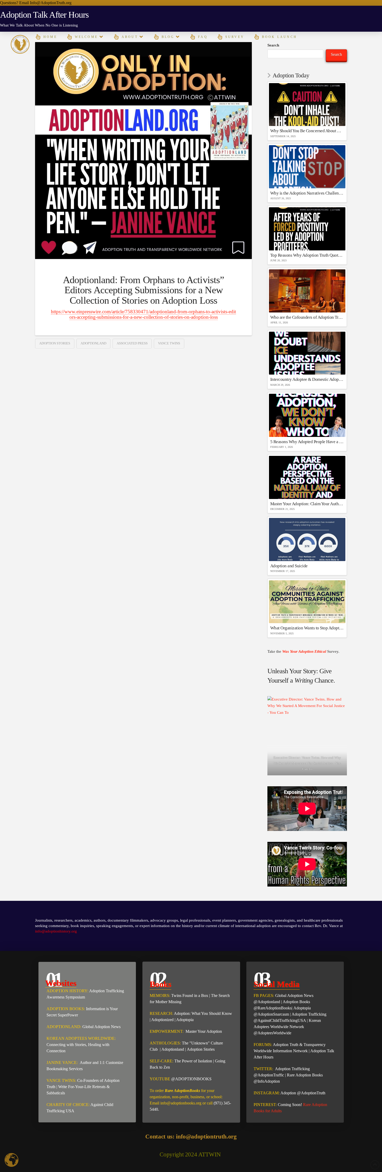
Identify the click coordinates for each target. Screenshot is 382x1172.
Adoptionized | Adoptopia (172, 1019)
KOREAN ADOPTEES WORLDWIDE (81, 1038)
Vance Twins (169, 343)
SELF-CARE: (162, 1061)
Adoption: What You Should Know (203, 1013)
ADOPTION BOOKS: (66, 1009)
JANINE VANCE (62, 1062)
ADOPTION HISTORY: (67, 991)
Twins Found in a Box (189, 995)
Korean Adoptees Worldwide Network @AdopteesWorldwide (287, 1026)
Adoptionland (93, 343)
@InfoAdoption (267, 1081)
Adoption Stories (54, 343)
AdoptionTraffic (271, 1075)
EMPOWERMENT (166, 1031)
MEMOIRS (159, 995)
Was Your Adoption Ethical (304, 651)
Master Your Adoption (203, 1031)
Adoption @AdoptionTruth (302, 1093)
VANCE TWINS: (61, 1080)
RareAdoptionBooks (275, 1008)
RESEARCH (161, 1013)
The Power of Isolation (193, 1061)
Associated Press (132, 343)
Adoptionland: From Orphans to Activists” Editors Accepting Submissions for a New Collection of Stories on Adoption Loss (143, 290)
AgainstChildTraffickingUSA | (283, 1020)
